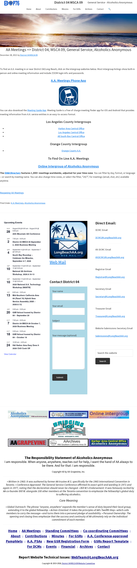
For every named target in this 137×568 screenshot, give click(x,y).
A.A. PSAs (34, 541)
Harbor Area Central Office (71, 128)
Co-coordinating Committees (105, 530)
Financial (68, 546)
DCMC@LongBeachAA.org (108, 237)
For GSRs (76, 536)
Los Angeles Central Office (71, 132)
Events (51, 546)
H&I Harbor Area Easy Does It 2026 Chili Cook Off (26, 347)
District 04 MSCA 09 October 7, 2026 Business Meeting (27, 325)
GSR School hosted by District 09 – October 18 (26, 336)
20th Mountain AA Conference (26, 233)
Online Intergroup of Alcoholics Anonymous (68, 166)
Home (12, 530)
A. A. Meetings (17, 203)
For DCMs (34, 546)
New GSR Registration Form (68, 541)
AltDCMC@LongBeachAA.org (109, 257)
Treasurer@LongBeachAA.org (110, 316)
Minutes (58, 536)
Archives (86, 546)
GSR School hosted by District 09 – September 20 (26, 314)
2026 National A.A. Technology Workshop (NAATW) (27, 286)
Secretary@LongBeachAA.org (110, 296)
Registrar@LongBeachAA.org (110, 277)
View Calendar (10, 354)
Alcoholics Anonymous (35, 203)
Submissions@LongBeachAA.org (111, 335)
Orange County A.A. (71, 150)
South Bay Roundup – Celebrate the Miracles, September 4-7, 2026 (23, 258)
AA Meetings (31, 530)
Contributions (36, 536)
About (15, 536)
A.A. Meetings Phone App (68, 80)
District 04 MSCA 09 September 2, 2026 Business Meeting (27, 243)
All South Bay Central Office (71, 136)
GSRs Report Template (111, 541)
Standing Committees (62, 530)
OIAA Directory (12, 172)
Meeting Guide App (36, 110)
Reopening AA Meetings (12, 192)
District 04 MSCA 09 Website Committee (78, 563)
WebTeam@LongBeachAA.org (94, 557)
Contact (104, 546)
